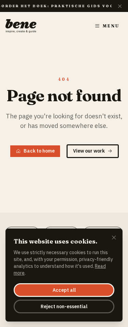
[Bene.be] (21, 26)
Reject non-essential (64, 306)
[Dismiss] (114, 238)
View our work (89, 151)
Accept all (64, 290)
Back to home (39, 151)
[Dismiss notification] (120, 6)
